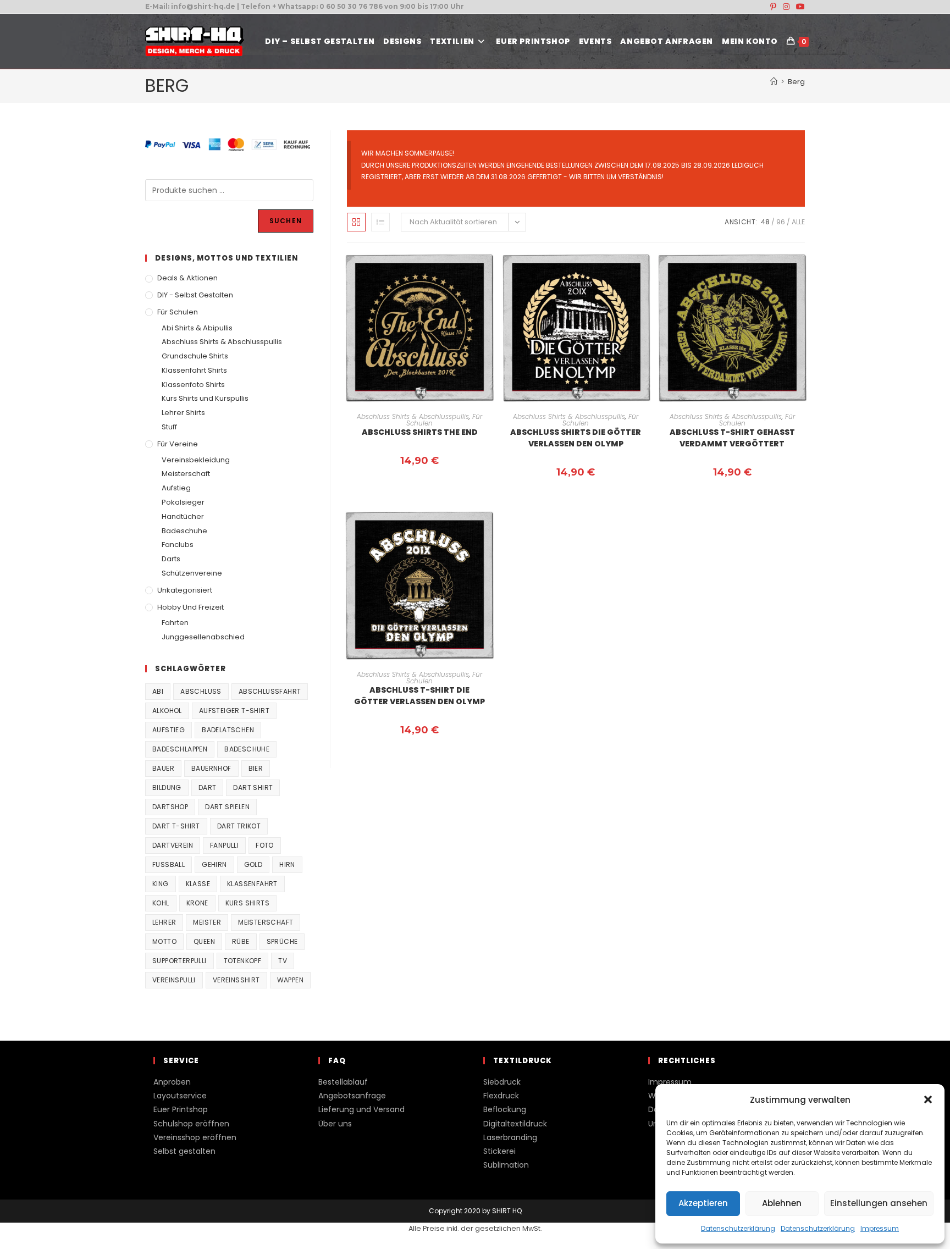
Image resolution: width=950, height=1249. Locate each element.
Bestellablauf (343, 1081)
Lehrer (164, 922)
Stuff (169, 427)
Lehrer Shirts (183, 412)
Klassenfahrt (252, 883)
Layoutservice (180, 1095)
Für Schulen (177, 312)
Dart (207, 787)
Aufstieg (176, 488)
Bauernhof (211, 768)
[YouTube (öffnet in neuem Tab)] (799, 6)
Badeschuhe (184, 531)
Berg (796, 81)
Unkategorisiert (184, 590)
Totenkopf (243, 960)
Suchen (285, 220)
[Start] (773, 81)
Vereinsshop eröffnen (194, 1137)
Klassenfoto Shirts (193, 384)
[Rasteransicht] (356, 222)
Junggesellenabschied (203, 637)
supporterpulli (179, 960)
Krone (197, 903)
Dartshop (170, 806)
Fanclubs (178, 544)
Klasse (198, 883)
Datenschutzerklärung (738, 1228)
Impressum (879, 1228)
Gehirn (214, 864)
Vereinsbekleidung (196, 460)
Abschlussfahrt (270, 691)
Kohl (160, 903)
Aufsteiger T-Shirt (234, 710)
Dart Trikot (239, 826)
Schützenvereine (192, 573)
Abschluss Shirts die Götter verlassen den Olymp (575, 438)
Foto (265, 845)
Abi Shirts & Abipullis (197, 328)
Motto (164, 941)
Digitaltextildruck (515, 1123)
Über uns (335, 1123)
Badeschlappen (179, 749)
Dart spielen (227, 806)
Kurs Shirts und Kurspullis (205, 398)
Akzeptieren (703, 1203)
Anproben (172, 1081)
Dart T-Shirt (176, 826)
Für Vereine (177, 444)
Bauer (163, 768)
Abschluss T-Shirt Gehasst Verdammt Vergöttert (732, 438)
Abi (157, 691)
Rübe (241, 941)
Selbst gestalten (184, 1151)
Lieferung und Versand (361, 1109)
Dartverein (172, 845)
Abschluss (201, 691)
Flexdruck (501, 1095)
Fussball (168, 864)
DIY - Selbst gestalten (195, 295)
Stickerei (499, 1151)
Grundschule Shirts (195, 356)
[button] (928, 1099)
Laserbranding (510, 1137)
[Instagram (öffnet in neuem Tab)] (786, 6)
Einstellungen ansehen (878, 1203)
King (160, 883)
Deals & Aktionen (187, 278)
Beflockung (504, 1109)
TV (282, 960)
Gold (253, 864)
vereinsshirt (236, 980)
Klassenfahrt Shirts (194, 370)
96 (780, 221)
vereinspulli (174, 980)
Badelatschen (228, 729)
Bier (255, 768)
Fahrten (175, 622)
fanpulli (224, 845)
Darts (171, 559)
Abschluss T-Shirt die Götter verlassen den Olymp (419, 695)
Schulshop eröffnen (191, 1123)
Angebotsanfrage (352, 1095)
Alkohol (167, 710)
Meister (207, 922)
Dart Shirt (253, 787)
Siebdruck (502, 1081)
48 (765, 221)
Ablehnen (782, 1203)
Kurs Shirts (247, 903)
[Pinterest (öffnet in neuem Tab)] (773, 6)
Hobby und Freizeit (190, 607)
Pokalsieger (183, 502)
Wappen (290, 980)
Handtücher (183, 516)
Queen (204, 941)
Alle (798, 221)
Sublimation (506, 1164)
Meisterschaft (186, 473)
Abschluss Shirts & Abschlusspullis (413, 416)
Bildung (166, 787)
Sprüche (282, 941)
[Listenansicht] (380, 222)
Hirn (287, 864)
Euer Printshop (180, 1109)
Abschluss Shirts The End (420, 432)
